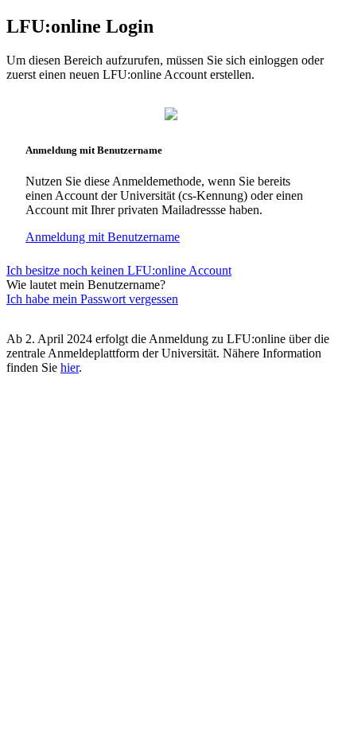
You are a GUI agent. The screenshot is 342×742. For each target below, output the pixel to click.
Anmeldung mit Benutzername (102, 237)
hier (69, 367)
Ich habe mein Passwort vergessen (92, 299)
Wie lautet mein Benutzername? (85, 284)
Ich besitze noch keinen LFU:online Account (118, 270)
